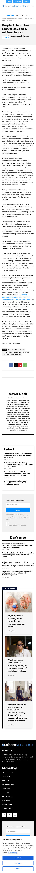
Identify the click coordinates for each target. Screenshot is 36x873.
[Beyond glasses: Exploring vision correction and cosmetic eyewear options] (18, 602)
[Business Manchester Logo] (14, 6)
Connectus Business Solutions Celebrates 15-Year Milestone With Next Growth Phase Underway (17, 545)
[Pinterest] (20, 365)
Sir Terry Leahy (7, 352)
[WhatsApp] (25, 365)
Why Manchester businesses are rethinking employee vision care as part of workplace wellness (17, 665)
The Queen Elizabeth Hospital (12, 354)
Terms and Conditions (11, 773)
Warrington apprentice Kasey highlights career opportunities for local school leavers (17, 483)
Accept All (18, 858)
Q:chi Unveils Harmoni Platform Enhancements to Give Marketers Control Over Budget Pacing (17, 473)
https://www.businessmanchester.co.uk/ (18, 398)
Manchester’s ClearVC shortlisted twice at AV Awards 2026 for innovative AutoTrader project (17, 573)
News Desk (10, 16)
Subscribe (18, 510)
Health (4, 18)
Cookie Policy (12, 853)
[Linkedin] (9, 815)
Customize (18, 863)
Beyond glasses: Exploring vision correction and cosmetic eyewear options (16, 621)
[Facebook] (11, 365)
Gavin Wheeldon (13, 350)
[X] (16, 365)
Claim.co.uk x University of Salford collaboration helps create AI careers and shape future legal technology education (18, 564)
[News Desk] (4, 16)
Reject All (18, 868)
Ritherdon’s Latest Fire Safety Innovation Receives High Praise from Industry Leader (18, 464)
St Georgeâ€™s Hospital (22, 352)
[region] (18, 854)
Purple (22, 350)
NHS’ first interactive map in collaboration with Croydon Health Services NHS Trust (16, 297)
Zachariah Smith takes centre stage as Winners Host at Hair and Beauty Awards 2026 (18, 455)
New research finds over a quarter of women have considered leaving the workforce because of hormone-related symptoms (18, 712)
